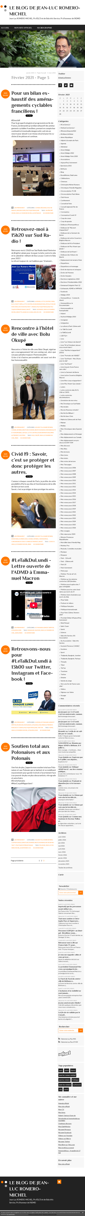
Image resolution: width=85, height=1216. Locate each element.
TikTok (63, 668)
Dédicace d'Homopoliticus (70, 225)
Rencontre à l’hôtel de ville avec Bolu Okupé (32, 334)
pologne (42, 845)
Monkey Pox (65, 545)
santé (66, 1089)
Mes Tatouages (66, 464)
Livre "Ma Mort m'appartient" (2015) (69, 351)
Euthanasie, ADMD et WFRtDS (44, 627)
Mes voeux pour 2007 (68, 471)
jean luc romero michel (19, 544)
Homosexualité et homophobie (66, 309)
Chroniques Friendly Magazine (71, 188)
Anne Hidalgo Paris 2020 (19, 539)
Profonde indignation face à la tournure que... (70, 783)
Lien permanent (19, 207)
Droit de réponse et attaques (71, 269)
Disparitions (65, 263)
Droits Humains (40, 430)
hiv (38, 312)
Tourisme (64, 671)
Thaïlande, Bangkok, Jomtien (71, 655)
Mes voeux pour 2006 (68, 468)
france (73, 1070)
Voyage (63, 695)
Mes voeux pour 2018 (68, 505)
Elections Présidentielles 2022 (71, 282)
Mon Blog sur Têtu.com (66, 1145)
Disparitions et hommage (69, 266)
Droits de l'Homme (28, 430)
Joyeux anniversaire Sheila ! (69, 1003)
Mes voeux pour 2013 (68, 490)
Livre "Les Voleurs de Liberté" (71, 342)
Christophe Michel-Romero (70, 185)
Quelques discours (64, 1123)
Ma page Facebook (64, 1132)
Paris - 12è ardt (66, 558)
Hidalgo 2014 (65, 295)
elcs (28, 312)
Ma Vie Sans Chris (67, 416)
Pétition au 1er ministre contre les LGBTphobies (68, 580)
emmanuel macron (34, 630)
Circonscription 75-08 (68, 191)
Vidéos (63, 689)
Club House (65, 197)
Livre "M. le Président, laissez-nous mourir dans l (70, 346)
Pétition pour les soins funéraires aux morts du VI (70, 591)
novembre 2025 (63, 864)
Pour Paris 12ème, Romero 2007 (69, 614)
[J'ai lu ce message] (83, 1212)
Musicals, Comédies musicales (71, 549)
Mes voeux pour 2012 (68, 487)
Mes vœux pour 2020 (68, 534)
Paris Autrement (32, 541)
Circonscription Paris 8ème (70, 194)
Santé (28, 309)
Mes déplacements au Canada (71, 437)
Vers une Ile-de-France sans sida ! (69, 685)
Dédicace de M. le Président (70, 243)
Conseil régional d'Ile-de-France (68, 208)
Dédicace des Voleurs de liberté (68, 256)
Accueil (5, 28)
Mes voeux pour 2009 (68, 477)
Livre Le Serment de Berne (70, 372)
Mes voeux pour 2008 (68, 474)
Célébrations (65, 178)
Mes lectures (65, 452)
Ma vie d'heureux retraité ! (70, 410)
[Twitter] (66, 85)
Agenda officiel (63, 1103)
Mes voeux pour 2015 (68, 496)
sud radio (40, 309)
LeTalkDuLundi (16, 630)
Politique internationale (24, 845)
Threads (64, 662)
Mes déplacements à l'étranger (71, 434)
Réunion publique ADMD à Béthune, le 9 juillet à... (69, 745)
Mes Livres (64, 455)
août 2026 (62, 837)
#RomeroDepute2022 (68, 131)
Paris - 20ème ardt (67, 561)
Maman (63, 422)
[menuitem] (6, 27)
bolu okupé (35, 435)
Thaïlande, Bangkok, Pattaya (70, 659)
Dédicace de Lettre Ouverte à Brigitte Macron (70, 239)
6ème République (67, 137)
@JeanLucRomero (64, 78)
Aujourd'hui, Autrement (69, 163)
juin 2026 (61, 843)
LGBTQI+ (24, 432)
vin (40, 312)
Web (62, 699)
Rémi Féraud (65, 623)
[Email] (71, 85)
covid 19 (52, 541)
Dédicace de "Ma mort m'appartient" (67, 229)
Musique (64, 552)
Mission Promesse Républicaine (66, 538)
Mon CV (61, 1109)
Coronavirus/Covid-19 (19, 541)
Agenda (38, 301)
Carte (61, 874)
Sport (63, 652)
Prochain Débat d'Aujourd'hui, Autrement (70, 619)
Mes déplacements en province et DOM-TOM (69, 441)
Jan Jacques (62, 712)
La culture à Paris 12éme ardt (71, 326)
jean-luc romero (65, 1085)
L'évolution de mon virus (69, 400)
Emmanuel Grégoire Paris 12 (70, 285)
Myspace (64, 555)
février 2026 (62, 855)
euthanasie (77, 1085)
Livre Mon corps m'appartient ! (71, 380)
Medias (34, 306)
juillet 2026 (62, 840)
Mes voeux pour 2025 (68, 525)
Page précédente (17, 861)
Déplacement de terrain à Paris (71, 260)
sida (31, 312)
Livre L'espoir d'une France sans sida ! (69, 368)
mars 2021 (52, 73)
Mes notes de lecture (68, 461)
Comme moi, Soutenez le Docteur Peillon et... (70, 819)
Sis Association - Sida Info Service (69, 642)
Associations (65, 159)
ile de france (36, 213)
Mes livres (61, 1112)
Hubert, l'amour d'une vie (67, 1115)
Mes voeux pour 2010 (68, 480)
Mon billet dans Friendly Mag (70, 542)
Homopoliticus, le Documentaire (66, 304)
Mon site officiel (23, 28)
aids (34, 312)
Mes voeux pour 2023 (68, 518)
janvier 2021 (30, 73)
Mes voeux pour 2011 (68, 483)
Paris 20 (63, 564)
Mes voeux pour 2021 (68, 512)
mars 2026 (62, 852)
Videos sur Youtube (65, 1135)
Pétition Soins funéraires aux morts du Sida (70, 596)
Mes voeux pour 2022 (68, 515)
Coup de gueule (16, 842)
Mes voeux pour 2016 (68, 499)
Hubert (63, 313)
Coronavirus (43, 539)
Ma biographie (44, 28)
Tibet (63, 665)
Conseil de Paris (16, 430)
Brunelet (61, 731)
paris (16, 438)
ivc (30, 848)
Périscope (64, 571)
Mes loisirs (64, 458)
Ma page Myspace (64, 1129)
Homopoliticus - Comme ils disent (69, 299)
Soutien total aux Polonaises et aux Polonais (30, 752)
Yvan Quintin (63, 757)
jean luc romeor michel (24, 213)
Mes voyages (65, 531)
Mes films (64, 449)
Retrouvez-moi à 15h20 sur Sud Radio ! (31, 235)
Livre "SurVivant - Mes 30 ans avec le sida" (70, 360)
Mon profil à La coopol (66, 1148)
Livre (62, 339)
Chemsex (64, 181)
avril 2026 (61, 849)
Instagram (27, 725)
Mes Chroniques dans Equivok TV (70, 430)
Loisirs (63, 387)
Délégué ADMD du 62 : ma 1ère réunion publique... (70, 769)
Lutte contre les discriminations (34, 304)
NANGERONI (63, 743)
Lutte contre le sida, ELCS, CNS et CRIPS (69, 391)
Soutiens (22, 435)
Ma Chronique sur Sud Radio (70, 404)
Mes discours (21, 210)
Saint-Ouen (65, 626)
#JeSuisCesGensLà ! (68, 128)
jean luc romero (64, 1080)
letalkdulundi (33, 730)
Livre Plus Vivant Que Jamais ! (71, 384)
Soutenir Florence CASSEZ (70, 646)
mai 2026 (61, 846)
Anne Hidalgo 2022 (67, 153)
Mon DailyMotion (64, 1126)
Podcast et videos (17, 727)
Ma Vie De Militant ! (25, 306)
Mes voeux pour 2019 (68, 509)
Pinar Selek (64, 600)
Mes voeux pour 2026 (68, 528)
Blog (62, 172)
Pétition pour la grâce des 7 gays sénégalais (69, 585)
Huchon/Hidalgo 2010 (68, 317)
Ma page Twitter (64, 1141)
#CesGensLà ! (66, 125)
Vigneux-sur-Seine (67, 692)
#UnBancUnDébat (67, 134)
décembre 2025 (63, 861)
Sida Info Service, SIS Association (67, 637)
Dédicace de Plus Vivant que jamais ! (69, 247)
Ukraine (63, 677)
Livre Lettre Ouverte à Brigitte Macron (70, 376)
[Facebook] (60, 85)
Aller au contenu (7, 2)
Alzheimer (64, 147)
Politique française (32, 210)
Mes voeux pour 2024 (68, 521)
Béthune (64, 169)
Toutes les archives (65, 868)
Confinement (65, 200)
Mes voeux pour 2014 (68, 493)
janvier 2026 (62, 858)
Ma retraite (64, 407)
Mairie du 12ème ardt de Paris (71, 419)
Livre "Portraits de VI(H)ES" (70, 355)
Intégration (65, 323)
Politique (75, 1080)
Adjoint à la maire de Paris (44, 427)
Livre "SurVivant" (66, 364)
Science (63, 632)
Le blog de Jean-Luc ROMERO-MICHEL (29, 1189)
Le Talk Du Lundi (66, 329)
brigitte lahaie (21, 312)
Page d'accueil (41, 73)
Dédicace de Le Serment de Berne (69, 234)
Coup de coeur (66, 218)
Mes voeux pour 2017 (68, 502)
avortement (24, 848)
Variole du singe (66, 681)
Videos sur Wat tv (64, 1138)
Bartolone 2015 (66, 166)
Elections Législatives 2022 (70, 279)
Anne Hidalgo (65, 150)
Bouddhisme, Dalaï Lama (69, 175)
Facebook (20, 725)
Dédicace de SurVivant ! (69, 252)
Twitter (40, 727)
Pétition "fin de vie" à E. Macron (68, 575)
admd (17, 633)
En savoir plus (11, 1214)
